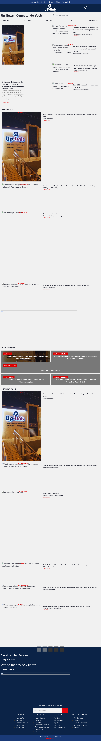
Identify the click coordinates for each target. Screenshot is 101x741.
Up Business (27, 21)
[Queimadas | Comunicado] (50, 367)
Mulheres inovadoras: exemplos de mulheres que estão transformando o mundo (85, 49)
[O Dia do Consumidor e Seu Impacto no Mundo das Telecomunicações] (25, 379)
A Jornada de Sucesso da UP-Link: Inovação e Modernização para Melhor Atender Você (13, 85)
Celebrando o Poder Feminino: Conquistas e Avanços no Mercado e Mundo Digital (70, 587)
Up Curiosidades (92, 21)
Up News (6, 21)
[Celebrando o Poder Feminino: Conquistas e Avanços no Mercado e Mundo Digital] (75, 379)
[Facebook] (38, 649)
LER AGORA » (5, 102)
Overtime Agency (50, 738)
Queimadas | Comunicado (51, 214)
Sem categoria (22, 212)
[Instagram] (44, 649)
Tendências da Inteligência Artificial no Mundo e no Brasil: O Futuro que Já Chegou (70, 186)
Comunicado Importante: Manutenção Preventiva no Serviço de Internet (66, 606)
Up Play (49, 21)
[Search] (65, 710)
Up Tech (68, 21)
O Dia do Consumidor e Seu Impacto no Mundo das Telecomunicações (66, 285)
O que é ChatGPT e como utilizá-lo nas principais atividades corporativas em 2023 (85, 30)
